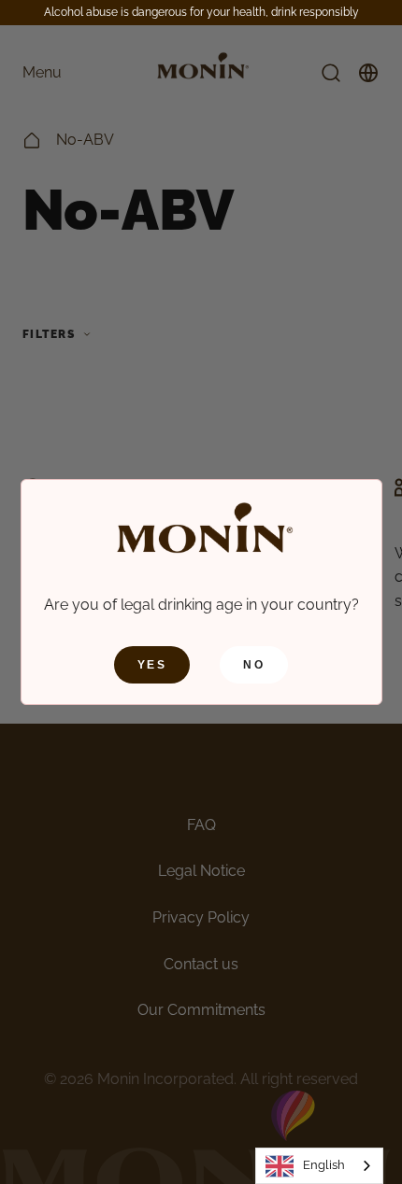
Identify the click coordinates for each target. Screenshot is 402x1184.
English (324, 1165)
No (254, 664)
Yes (151, 664)
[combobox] (319, 1166)
